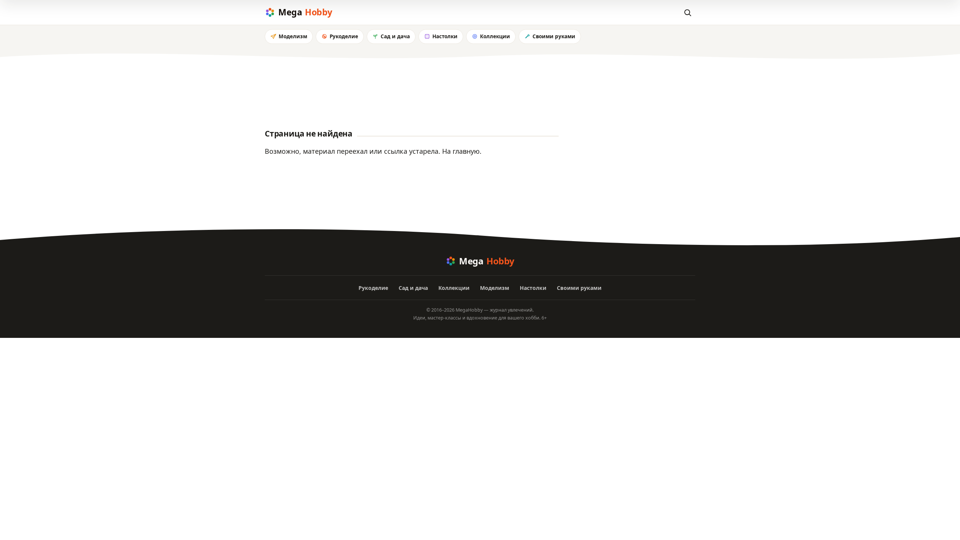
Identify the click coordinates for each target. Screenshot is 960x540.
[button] (687, 12)
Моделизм (293, 36)
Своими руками (553, 36)
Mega (305, 12)
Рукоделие (344, 36)
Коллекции (495, 36)
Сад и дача (395, 36)
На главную (461, 151)
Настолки (445, 36)
